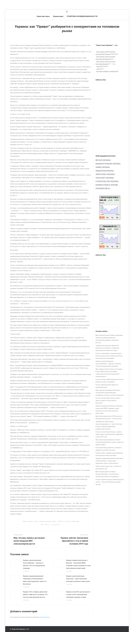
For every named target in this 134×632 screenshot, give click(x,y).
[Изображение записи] (15, 563)
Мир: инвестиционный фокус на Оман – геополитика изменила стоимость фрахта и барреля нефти (110, 442)
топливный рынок (55, 524)
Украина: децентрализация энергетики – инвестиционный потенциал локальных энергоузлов (78, 578)
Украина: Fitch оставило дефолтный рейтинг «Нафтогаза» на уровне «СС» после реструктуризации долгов (35, 594)
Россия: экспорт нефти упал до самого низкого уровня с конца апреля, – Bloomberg (108, 400)
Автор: (45, 521)
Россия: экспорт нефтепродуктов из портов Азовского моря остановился (110, 381)
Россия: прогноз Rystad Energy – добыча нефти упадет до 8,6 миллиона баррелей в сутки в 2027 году (109, 434)
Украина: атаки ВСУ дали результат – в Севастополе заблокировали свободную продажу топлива (78, 594)
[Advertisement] (35, 4)
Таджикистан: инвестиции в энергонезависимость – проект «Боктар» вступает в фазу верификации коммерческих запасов (109, 425)
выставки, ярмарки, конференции (107, 71)
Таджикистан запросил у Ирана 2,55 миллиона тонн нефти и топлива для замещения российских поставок (107, 348)
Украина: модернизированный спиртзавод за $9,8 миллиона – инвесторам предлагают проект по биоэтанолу (35, 580)
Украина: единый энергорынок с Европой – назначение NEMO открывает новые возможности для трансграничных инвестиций (78, 564)
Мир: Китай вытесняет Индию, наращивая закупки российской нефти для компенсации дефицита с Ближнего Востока (109, 338)
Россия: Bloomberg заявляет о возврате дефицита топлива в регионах (108, 449)
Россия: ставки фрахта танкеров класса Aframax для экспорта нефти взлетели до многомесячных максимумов (109, 356)
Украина (30, 521)
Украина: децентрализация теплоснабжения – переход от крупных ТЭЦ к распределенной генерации (34, 564)
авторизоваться (45, 617)
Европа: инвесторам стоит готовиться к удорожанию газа (108, 467)
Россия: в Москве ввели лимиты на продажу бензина (107, 386)
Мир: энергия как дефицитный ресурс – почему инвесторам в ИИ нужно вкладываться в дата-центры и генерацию (110, 392)
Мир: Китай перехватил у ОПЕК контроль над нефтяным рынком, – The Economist (109, 417)
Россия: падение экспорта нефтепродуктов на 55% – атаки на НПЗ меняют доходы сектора (110, 482)
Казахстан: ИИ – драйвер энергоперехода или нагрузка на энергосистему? (109, 454)
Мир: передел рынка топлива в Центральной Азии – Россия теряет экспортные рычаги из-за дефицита (107, 474)
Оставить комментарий (72, 521)
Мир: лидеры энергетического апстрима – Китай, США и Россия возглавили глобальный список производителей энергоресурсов (109, 372)
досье (98, 66)
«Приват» (47, 524)
